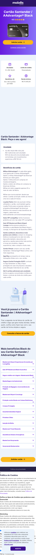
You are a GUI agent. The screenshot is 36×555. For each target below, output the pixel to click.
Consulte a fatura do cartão (18, 333)
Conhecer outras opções (18, 47)
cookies (13, 532)
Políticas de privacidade (18, 469)
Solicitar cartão (16, 42)
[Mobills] (18, 3)
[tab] (18, 363)
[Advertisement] (18, 111)
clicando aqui (8, 544)
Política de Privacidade (11, 540)
